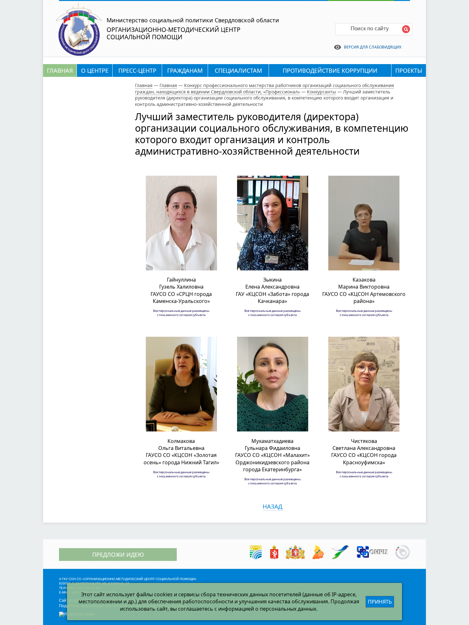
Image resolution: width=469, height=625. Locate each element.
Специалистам (238, 70)
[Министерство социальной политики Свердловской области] (318, 552)
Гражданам (185, 70)
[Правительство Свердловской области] (295, 552)
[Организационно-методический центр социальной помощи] (79, 53)
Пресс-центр (137, 70)
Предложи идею (118, 554)
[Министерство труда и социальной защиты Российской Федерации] (256, 552)
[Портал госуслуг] (402, 552)
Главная (60, 70)
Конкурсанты (321, 92)
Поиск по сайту (370, 28)
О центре (94, 70)
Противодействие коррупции (330, 70)
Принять (380, 601)
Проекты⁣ (408, 70)
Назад (272, 506)
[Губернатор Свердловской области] (274, 552)
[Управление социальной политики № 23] (340, 552)
